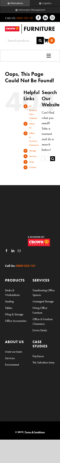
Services (33, 156)
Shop (31, 161)
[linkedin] (45, 17)
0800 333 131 (24, 18)
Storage (32, 150)
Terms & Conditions (35, 432)
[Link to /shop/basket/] (46, 40)
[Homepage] (30, 29)
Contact (32, 167)
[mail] (52, 17)
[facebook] (38, 17)
